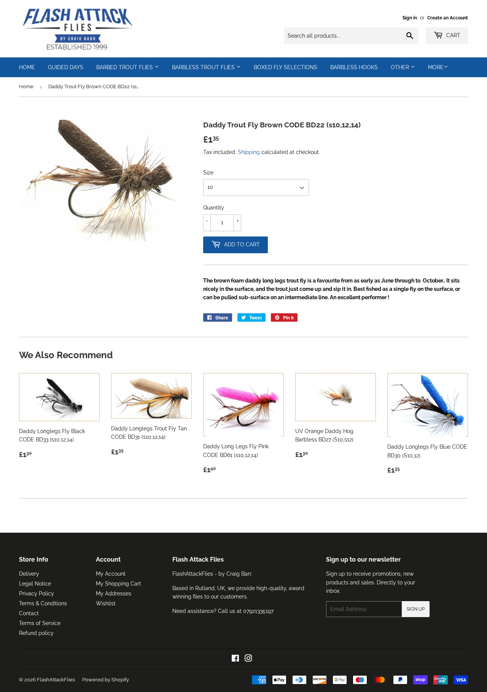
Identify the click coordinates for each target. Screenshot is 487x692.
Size (208, 173)
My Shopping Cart (118, 584)
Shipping (249, 152)
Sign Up (416, 609)
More (436, 67)
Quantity (213, 208)
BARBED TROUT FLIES (125, 67)
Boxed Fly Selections (285, 67)
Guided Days (65, 67)
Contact (29, 613)
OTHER (401, 67)
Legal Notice (35, 584)
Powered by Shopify (105, 679)
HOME (27, 67)
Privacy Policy (36, 593)
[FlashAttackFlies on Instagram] (248, 659)
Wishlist (106, 603)
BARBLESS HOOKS (354, 67)
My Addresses (113, 593)
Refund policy (36, 633)
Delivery (29, 574)
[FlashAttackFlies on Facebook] (235, 659)
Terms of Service (39, 623)
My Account (111, 574)
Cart (452, 35)
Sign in (410, 18)
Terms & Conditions (43, 603)
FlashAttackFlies (56, 679)
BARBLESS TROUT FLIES (204, 67)
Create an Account (447, 18)
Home (26, 86)
